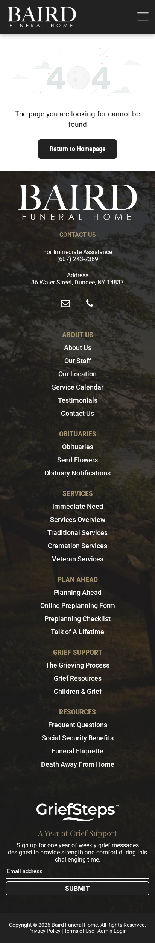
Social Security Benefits (78, 738)
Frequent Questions (77, 725)
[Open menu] (143, 17)
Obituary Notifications (77, 473)
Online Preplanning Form (77, 605)
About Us (77, 348)
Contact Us (77, 413)
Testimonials (77, 400)
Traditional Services (77, 533)
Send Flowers (77, 460)
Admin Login (112, 931)
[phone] (89, 304)
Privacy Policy (44, 931)
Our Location (77, 374)
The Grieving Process (77, 665)
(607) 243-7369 (77, 259)
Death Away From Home (77, 764)
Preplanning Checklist (77, 619)
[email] (65, 304)
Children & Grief (78, 691)
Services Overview (77, 519)
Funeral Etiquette (77, 751)
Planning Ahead (78, 592)
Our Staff (77, 361)
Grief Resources (78, 678)
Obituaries (77, 447)
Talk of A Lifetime (77, 632)
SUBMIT (77, 888)
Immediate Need (77, 506)
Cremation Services (77, 546)
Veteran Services (77, 559)
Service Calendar (77, 387)
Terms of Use (79, 931)
